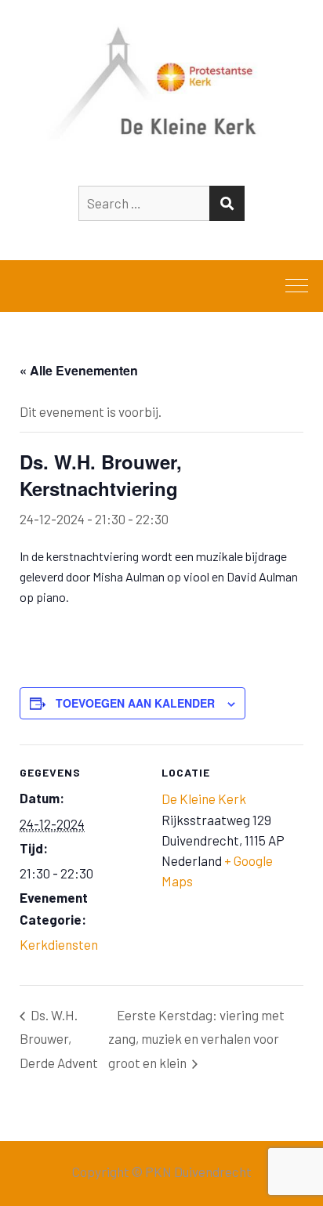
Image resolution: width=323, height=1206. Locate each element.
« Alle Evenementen (79, 370)
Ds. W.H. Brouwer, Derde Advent (59, 1038)
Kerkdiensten (59, 944)
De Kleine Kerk (204, 798)
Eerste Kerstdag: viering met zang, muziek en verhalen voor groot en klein (196, 1038)
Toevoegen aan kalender (135, 703)
